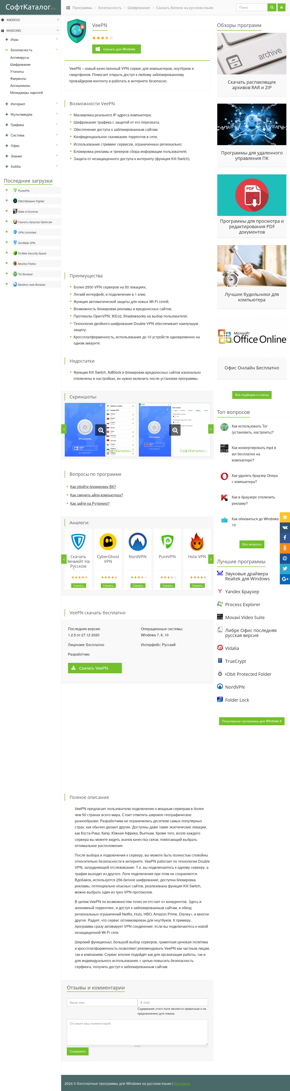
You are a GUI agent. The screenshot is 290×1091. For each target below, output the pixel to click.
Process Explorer (242, 604)
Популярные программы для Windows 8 (252, 721)
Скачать (119, 49)
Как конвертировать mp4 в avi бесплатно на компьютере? (254, 453)
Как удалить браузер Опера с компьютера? (255, 478)
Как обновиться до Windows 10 (255, 521)
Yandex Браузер (242, 591)
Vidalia (232, 648)
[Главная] (30, 7)
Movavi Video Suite (245, 617)
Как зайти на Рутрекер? (90, 503)
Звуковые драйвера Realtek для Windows (247, 576)
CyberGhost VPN (108, 559)
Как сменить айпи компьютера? (96, 495)
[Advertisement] (137, 213)
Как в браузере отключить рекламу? (253, 500)
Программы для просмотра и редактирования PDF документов (252, 226)
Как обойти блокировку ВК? (93, 486)
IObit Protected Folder (248, 674)
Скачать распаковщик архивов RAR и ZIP (252, 84)
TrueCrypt (235, 661)
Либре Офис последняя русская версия (251, 632)
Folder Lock (237, 700)
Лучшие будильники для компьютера (252, 297)
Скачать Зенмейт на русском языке (78, 564)
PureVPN (167, 556)
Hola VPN (197, 556)
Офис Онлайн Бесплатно (252, 368)
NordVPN (138, 556)
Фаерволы (18, 78)
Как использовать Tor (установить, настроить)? (253, 429)
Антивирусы (19, 57)
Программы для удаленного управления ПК (252, 155)
